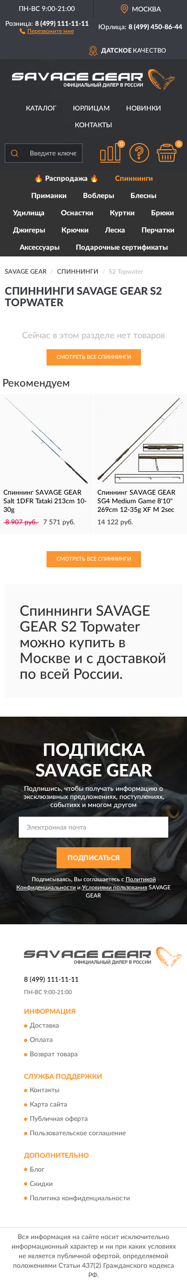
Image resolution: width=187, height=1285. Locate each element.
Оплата (41, 1040)
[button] (47, 30)
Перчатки (158, 230)
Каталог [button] (41, 108)
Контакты (93, 125)
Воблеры (98, 195)
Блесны (143, 195)
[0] (166, 153)
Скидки (41, 1184)
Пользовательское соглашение (78, 1133)
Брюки (162, 213)
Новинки (143, 108)
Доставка (44, 1025)
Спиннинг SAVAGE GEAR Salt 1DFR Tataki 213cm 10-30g (45, 501)
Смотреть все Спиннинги (94, 357)
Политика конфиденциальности (80, 1198)
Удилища (29, 213)
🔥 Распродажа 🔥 (66, 178)
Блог (37, 1169)
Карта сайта (48, 1105)
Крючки (75, 230)
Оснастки (77, 213)
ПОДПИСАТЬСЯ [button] (94, 858)
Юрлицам (91, 108)
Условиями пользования (114, 887)
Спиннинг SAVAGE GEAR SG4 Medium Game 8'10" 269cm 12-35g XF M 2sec (136, 501)
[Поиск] (14, 153)
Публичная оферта (59, 1119)
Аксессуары (39, 247)
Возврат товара (54, 1054)
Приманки (49, 195)
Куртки (122, 213)
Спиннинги (134, 178)
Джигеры (29, 230)
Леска (115, 230)
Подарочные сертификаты (122, 247)
